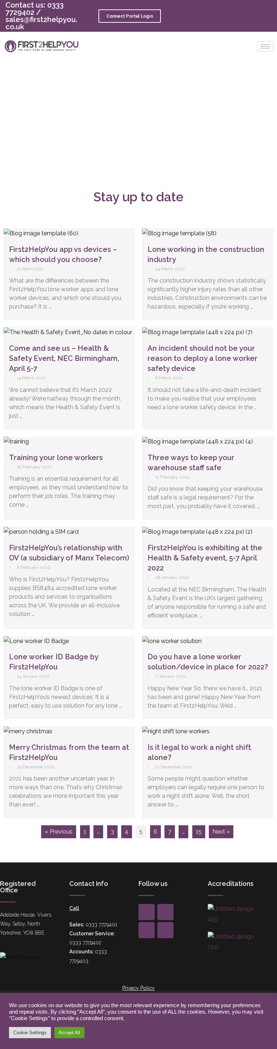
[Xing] (165, 912)
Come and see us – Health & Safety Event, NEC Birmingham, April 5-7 (64, 358)
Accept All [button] (69, 1032)
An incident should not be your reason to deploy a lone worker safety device (203, 358)
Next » (221, 831)
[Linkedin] (165, 930)
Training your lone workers (56, 457)
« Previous (58, 831)
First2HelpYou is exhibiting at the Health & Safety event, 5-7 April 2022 (205, 557)
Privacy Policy (138, 988)
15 (199, 831)
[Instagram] (146, 930)
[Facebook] (146, 912)
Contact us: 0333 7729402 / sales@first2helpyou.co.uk (41, 16)
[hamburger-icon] (265, 46)
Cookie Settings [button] (30, 1032)
